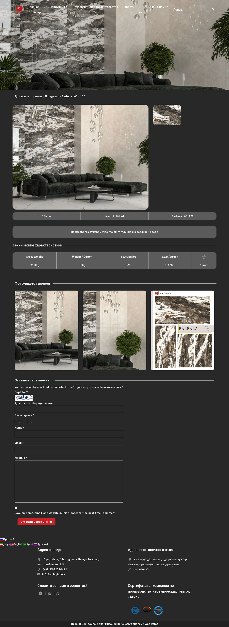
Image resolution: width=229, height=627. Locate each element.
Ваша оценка (24, 415)
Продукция (57, 7)
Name (19, 427)
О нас (141, 9)
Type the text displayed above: (34, 403)
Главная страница (35, 9)
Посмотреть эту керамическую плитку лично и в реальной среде (114, 232)
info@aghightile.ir (53, 574)
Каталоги (79, 7)
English (18, 544)
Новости (128, 7)
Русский (8, 539)
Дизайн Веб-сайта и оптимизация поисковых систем (107, 624)
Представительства (104, 7)
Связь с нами (157, 7)
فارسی (6, 544)
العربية (30, 544)
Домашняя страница (29, 96)
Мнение (21, 457)
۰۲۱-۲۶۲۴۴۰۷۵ (140, 569)
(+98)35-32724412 (54, 569)
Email (19, 442)
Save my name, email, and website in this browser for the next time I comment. (65, 513)
